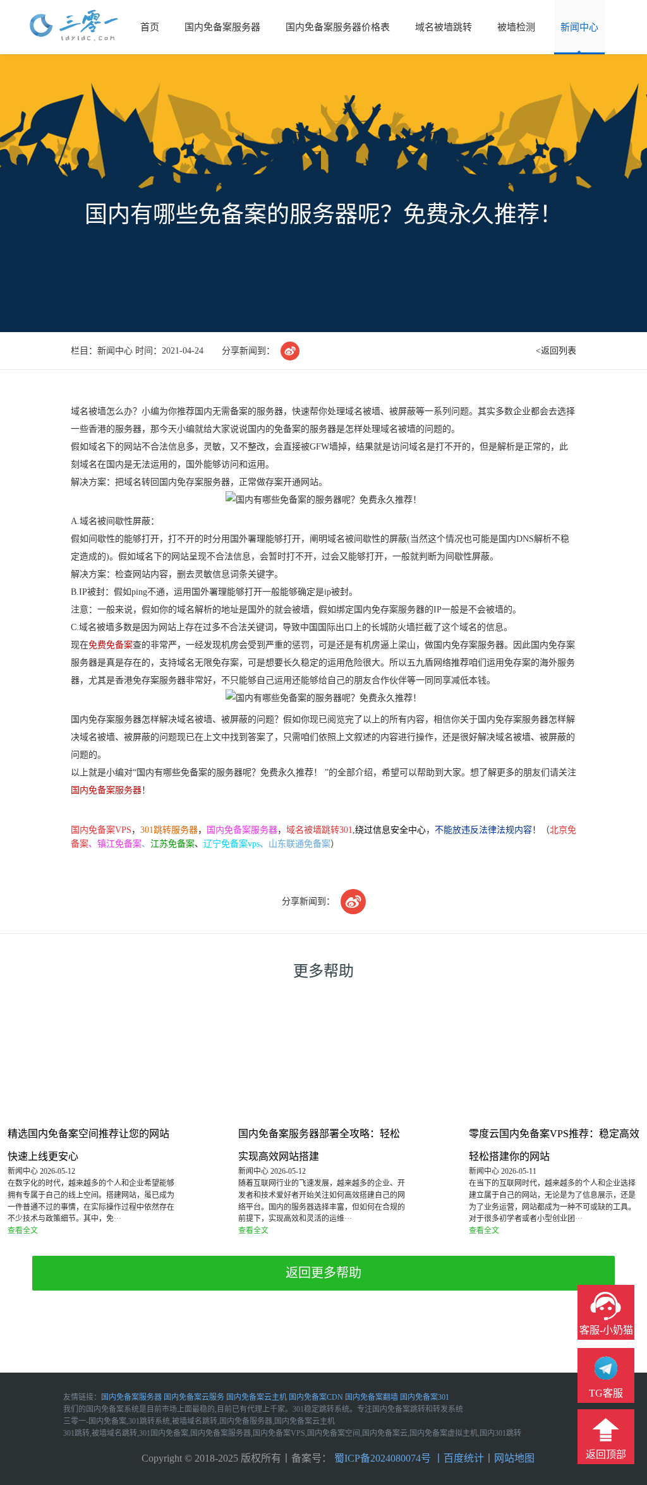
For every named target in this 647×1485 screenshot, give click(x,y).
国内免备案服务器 (222, 27)
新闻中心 (579, 27)
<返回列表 (556, 350)
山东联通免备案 (299, 844)
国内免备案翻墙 (371, 1397)
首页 (149, 27)
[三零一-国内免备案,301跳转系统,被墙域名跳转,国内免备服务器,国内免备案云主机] (74, 26)
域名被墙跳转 (443, 27)
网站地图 (514, 1458)
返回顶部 (606, 1454)
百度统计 (464, 1458)
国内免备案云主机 (256, 1397)
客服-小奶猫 (606, 1330)
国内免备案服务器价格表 (338, 27)
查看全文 (23, 1230)
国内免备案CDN (316, 1397)
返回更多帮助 (323, 1273)
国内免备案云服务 (194, 1397)
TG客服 (606, 1393)
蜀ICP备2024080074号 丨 (388, 1458)
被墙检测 (516, 27)
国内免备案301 (424, 1397)
